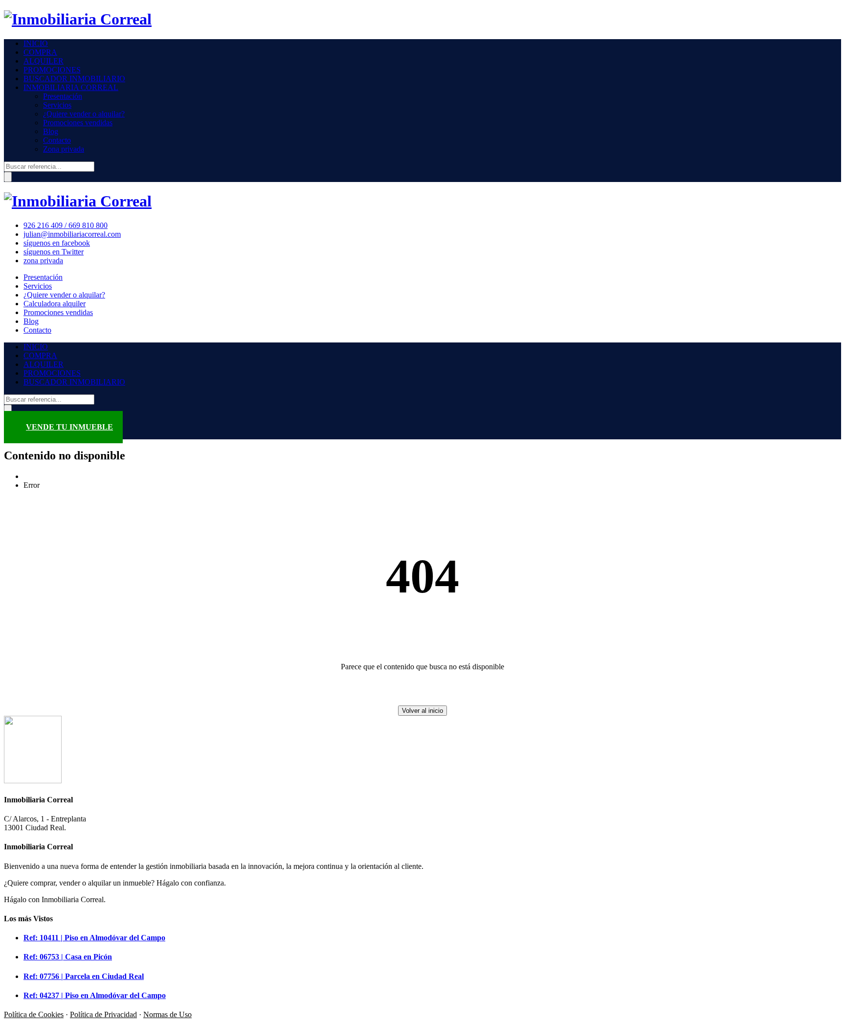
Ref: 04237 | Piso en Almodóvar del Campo (94, 995)
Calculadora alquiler (54, 303)
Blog (50, 131)
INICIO (35, 43)
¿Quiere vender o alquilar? (84, 114)
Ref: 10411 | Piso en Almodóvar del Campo (94, 937)
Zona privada (63, 149)
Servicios (57, 105)
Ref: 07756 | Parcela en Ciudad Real (83, 976)
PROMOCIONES (52, 70)
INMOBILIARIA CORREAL (70, 87)
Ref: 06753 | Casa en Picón (67, 957)
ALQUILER (43, 61)
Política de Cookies (34, 1014)
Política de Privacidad (103, 1014)
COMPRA (40, 52)
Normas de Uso (167, 1014)
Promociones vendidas (77, 122)
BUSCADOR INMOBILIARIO (74, 78)
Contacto (57, 140)
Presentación (62, 96)
